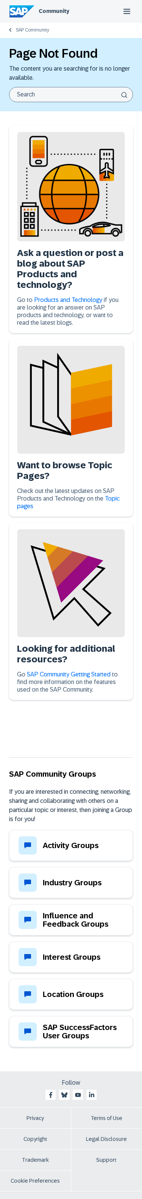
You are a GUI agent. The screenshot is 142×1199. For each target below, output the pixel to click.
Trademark (35, 1160)
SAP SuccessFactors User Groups (80, 1031)
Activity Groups (70, 845)
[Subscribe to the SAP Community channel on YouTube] (78, 1095)
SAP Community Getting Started (69, 674)
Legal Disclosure (106, 1139)
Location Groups (73, 994)
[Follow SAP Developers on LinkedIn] (92, 1095)
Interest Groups (71, 957)
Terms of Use (106, 1118)
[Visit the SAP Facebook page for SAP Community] (51, 1095)
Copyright (35, 1139)
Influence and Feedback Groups (75, 919)
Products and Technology (69, 300)
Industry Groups (72, 882)
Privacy (35, 1118)
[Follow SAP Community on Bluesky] (64, 1095)
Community (54, 11)
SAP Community (32, 30)
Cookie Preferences (35, 1181)
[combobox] (71, 94)
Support (106, 1160)
